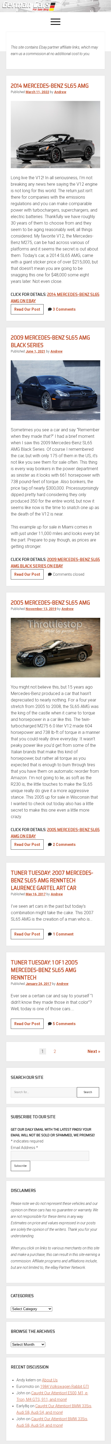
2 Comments (64, 844)
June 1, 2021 (35, 351)
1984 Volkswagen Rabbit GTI (64, 1386)
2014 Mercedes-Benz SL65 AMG (50, 85)
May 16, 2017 (36, 894)
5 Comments (64, 1024)
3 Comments (64, 309)
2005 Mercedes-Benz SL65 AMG (50, 602)
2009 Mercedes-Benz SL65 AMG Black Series (50, 341)
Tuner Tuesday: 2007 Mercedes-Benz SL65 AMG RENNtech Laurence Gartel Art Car (52, 880)
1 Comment (63, 934)
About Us (50, 1380)
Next (92, 1051)
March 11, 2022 (37, 92)
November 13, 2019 (41, 609)
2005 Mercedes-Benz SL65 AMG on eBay (55, 832)
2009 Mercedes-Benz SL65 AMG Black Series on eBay (55, 562)
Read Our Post (29, 310)
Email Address (24, 1147)
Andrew (60, 92)
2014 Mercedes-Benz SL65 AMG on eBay (55, 297)
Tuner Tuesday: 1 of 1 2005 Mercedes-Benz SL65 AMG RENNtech (44, 970)
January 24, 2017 (38, 984)
